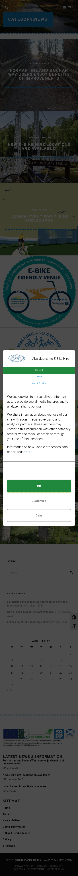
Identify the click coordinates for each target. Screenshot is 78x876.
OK (39, 486)
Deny (39, 515)
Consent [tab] (39, 370)
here (29, 452)
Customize (39, 501)
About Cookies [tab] (39, 383)
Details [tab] (39, 376)
